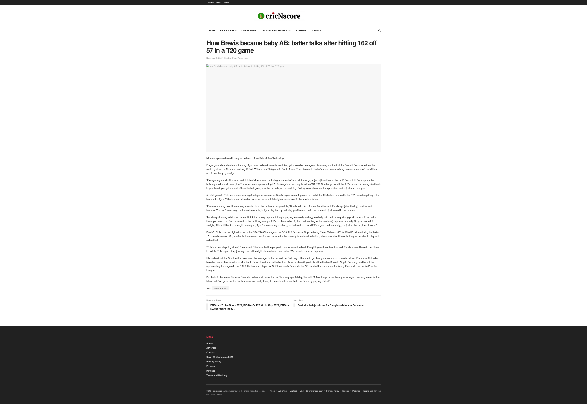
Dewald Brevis (221, 288)
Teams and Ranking (216, 375)
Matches (210, 370)
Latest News (248, 30)
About (218, 2)
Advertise (210, 2)
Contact (226, 2)
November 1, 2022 (214, 57)
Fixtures (300, 30)
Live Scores (227, 30)
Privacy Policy (213, 361)
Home (212, 30)
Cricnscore (217, 390)
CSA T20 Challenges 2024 (276, 30)
